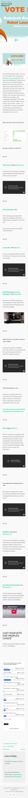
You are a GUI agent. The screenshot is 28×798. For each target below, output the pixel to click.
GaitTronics (6, 165)
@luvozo (16, 247)
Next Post (23, 749)
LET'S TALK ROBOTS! (6, 4)
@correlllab (17, 294)
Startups (12, 746)
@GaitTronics (20, 165)
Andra (15, 743)
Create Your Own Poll (13, 728)
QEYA (4, 428)
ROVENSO (6, 532)
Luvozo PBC (6, 247)
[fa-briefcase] (14, 794)
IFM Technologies (8, 209)
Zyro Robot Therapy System (11, 585)
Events (8, 746)
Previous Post (6, 749)
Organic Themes (19, 791)
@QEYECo (14, 428)
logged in (14, 761)
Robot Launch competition (12, 78)
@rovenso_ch (7, 534)
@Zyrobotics (7, 587)
